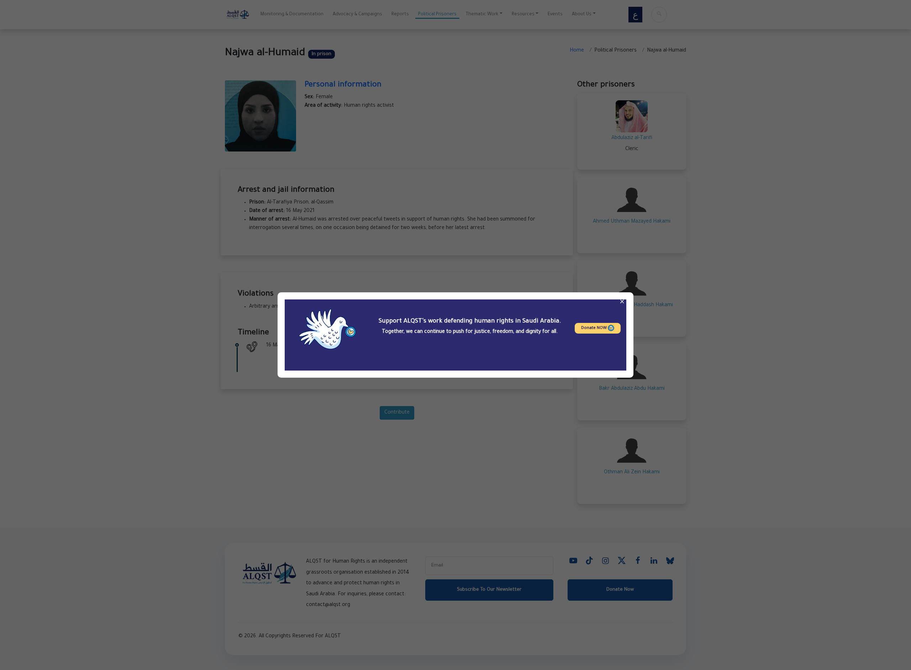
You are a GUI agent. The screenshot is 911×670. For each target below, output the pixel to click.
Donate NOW (594, 328)
